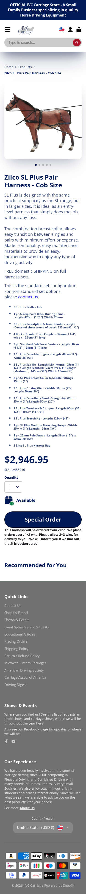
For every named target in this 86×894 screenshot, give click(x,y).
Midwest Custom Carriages (25, 663)
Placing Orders (16, 641)
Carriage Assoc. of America (25, 677)
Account (70, 30)
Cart (79, 30)
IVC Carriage (34, 885)
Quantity (11, 477)
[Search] (77, 43)
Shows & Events (16, 619)
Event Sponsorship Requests (26, 627)
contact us (28, 297)
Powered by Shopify (59, 885)
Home (8, 67)
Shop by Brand (16, 612)
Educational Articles (19, 634)
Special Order (43, 519)
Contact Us (12, 605)
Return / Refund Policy (22, 655)
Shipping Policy (16, 648)
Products (25, 67)
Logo (25, 30)
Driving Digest (15, 684)
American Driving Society (24, 670)
